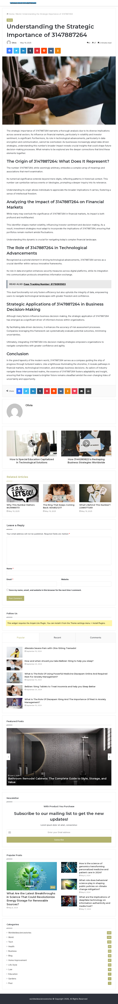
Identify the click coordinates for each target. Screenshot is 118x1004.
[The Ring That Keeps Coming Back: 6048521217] (59, 493)
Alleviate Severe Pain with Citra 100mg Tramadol (50, 648)
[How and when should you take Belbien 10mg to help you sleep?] (14, 665)
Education (13, 974)
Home (11, 14)
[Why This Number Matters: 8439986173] (23, 493)
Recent (57, 637)
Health (11, 946)
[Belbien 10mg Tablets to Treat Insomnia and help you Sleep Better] (14, 690)
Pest (10, 983)
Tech (10, 942)
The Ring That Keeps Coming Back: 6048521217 (58, 506)
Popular (21, 637)
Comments (95, 637)
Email (10, 579)
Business (12, 951)
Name (10, 568)
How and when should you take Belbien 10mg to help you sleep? (59, 661)
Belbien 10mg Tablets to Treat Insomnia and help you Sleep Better (60, 686)
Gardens (12, 978)
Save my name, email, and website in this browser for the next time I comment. (45, 590)
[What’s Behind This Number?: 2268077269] (95, 493)
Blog (10, 955)
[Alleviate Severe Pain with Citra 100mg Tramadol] (14, 652)
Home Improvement (17, 960)
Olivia (14, 43)
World (18, 14)
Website (65, 579)
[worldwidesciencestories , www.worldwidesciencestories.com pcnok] (23, 3)
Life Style (12, 965)
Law (10, 969)
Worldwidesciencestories (19, 932)
